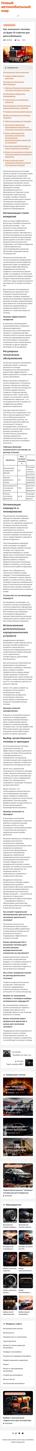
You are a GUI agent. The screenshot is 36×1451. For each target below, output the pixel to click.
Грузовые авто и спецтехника (15, 1337)
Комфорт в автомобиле (12, 1352)
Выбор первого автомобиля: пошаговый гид (24, 1314)
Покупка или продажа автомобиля (17, 1356)
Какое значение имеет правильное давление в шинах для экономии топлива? (18, 163)
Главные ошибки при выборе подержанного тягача (16, 1150)
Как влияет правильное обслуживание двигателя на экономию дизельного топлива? (18, 127)
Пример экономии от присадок (18, 121)
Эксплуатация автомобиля (13, 1383)
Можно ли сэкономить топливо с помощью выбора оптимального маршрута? (18, 154)
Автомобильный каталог (13, 1166)
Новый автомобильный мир (16, 7)
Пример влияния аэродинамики (18, 112)
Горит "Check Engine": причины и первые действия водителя (16, 1090)
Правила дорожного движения (15, 1360)
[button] (4, 1177)
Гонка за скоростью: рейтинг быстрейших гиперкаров (15, 1130)
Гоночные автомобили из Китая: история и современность (17, 1110)
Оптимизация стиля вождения (16, 72)
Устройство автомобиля (12, 1375)
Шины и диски (9, 1379)
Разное (6, 1364)
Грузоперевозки (9, 25)
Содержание (12, 68)
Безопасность (8, 1333)
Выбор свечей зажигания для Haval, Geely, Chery (9, 1314)
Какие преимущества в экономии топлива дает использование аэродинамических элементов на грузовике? (18, 137)
